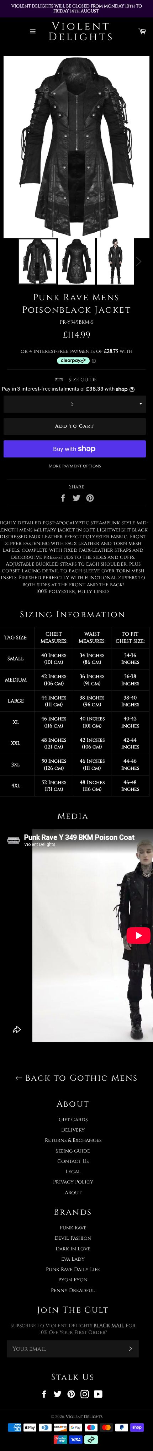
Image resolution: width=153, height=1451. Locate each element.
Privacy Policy (73, 1182)
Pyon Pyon (73, 1279)
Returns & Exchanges (73, 1140)
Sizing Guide (73, 1151)
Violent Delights (84, 1416)
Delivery (73, 1130)
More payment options (75, 466)
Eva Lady (73, 1259)
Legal (73, 1171)
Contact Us (73, 1161)
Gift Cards (73, 1119)
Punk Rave (73, 1227)
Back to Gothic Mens (80, 1078)
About (73, 1192)
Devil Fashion (72, 1238)
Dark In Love (73, 1248)
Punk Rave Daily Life (73, 1269)
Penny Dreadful (73, 1290)
